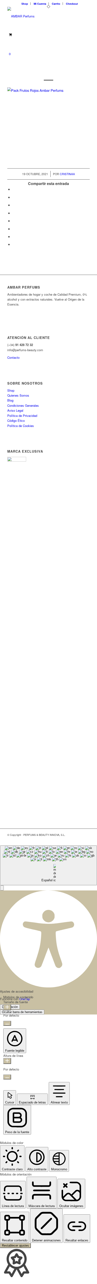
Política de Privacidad (22, 415)
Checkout (72, 3)
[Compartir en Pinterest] (13, 204)
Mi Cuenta (40, 3)
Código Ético (16, 420)
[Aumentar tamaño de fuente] (7, 1007)
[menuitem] (25, 3)
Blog (10, 400)
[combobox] (48, 865)
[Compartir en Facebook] (13, 189)
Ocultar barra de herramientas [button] (22, 1012)
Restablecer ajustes (15, 1245)
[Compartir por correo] (13, 244)
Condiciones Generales (23, 405)
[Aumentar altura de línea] (7, 1061)
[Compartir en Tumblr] (13, 220)
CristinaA (67, 174)
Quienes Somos (18, 395)
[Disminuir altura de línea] (7, 1077)
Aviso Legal (15, 410)
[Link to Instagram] (86, 839)
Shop (24, 3)
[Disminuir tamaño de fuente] (7, 1023)
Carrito (56, 3)
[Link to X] (65, 839)
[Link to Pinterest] (79, 839)
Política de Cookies (20, 425)
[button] (2, 888)
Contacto (13, 357)
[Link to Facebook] (72, 839)
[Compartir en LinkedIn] (13, 212)
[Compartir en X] (13, 197)
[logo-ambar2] (40, 16)
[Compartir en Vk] (13, 228)
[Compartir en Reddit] (13, 236)
